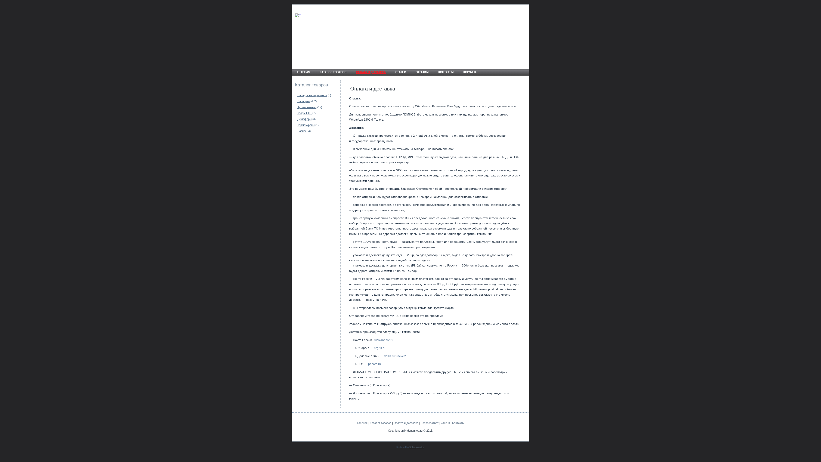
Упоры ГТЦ (304, 113)
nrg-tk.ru (379, 347)
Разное (302, 131)
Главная (303, 72)
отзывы (422, 72)
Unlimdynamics (416, 447)
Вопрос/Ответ (430, 423)
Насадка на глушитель (312, 95)
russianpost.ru (383, 340)
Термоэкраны (306, 125)
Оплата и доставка (371, 72)
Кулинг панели (306, 107)
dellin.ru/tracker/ (395, 356)
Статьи (400, 72)
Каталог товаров (333, 72)
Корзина (470, 72)
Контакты (446, 72)
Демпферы (304, 119)
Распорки (303, 101)
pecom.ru (374, 364)
